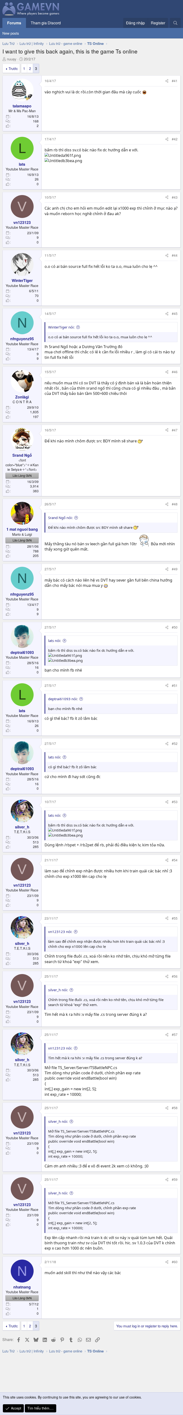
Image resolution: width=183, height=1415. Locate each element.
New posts (10, 33)
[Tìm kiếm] (175, 23)
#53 (175, 801)
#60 (175, 1261)
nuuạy (11, 58)
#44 (175, 255)
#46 (175, 371)
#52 (175, 743)
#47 (175, 430)
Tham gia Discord (46, 23)
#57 (175, 1034)
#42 (175, 139)
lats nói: (54, 640)
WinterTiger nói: (61, 327)
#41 (175, 80)
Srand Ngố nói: (60, 517)
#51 (175, 685)
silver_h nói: (58, 989)
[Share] (166, 81)
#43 (175, 197)
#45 (175, 313)
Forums (14, 23)
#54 (175, 860)
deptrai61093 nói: (63, 698)
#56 (175, 976)
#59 (175, 1179)
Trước (13, 68)
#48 (175, 504)
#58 (175, 1107)
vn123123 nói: (60, 931)
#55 (175, 918)
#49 (175, 569)
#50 (175, 627)
